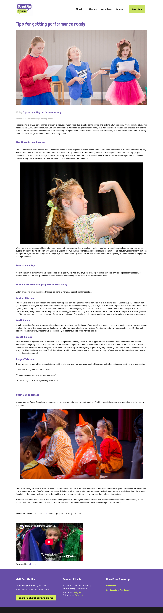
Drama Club (111, 585)
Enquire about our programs (36, 597)
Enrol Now (137, 9)
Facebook (78, 595)
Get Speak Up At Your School (117, 590)
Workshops (106, 9)
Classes (93, 9)
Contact (120, 9)
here (45, 513)
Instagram (76, 592)
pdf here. (32, 564)
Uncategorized (38, 118)
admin (50, 118)
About (79, 9)
